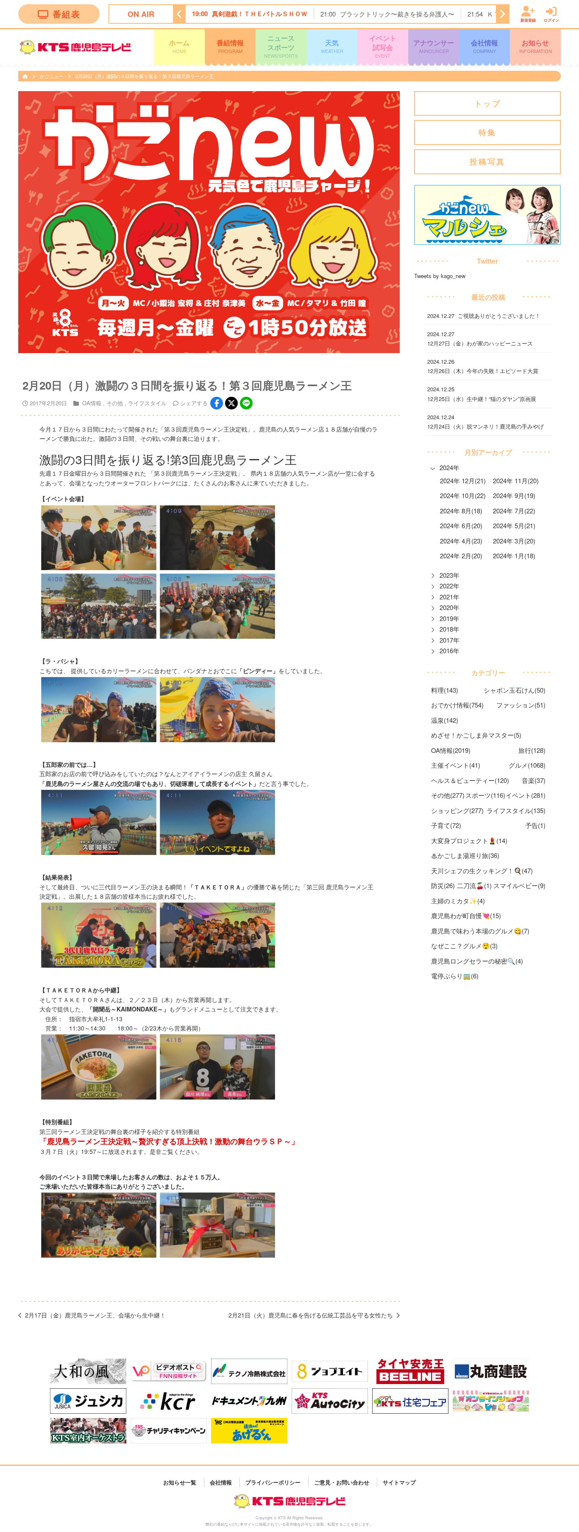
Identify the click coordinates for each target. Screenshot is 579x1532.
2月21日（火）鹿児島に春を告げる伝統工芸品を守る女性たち (310, 1315)
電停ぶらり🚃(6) (455, 975)
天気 (332, 46)
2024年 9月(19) (514, 495)
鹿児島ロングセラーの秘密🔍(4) (477, 960)
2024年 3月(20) (514, 540)
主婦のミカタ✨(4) (458, 900)
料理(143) (444, 689)
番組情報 (230, 46)
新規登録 (528, 19)
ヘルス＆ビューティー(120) (470, 780)
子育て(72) (446, 825)
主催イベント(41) (455, 764)
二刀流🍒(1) (474, 885)
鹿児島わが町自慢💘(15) (466, 915)
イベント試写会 (382, 46)
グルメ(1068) (527, 764)
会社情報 (484, 46)
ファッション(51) (521, 704)
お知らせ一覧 (179, 1482)
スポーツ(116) (485, 795)
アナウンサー (433, 46)
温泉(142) (444, 720)
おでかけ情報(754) (457, 704)
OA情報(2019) (450, 750)
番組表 (67, 14)
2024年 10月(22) (463, 495)
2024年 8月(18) (461, 510)
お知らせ (535, 46)
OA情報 (91, 403)
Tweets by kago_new (439, 276)
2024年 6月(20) (461, 525)
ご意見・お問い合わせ (341, 1482)
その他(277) (448, 795)
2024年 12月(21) (463, 480)
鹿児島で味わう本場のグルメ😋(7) (480, 930)
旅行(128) (532, 750)
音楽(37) (534, 780)
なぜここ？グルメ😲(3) (464, 945)
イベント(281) (526, 795)
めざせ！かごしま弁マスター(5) (476, 734)
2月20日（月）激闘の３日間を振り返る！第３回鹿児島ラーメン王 (144, 75)
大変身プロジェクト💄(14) (469, 840)
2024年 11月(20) (516, 480)
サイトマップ (399, 1482)
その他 (114, 403)
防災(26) (443, 885)
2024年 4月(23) (461, 540)
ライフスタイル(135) (516, 810)
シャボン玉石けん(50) (515, 689)
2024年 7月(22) (514, 510)
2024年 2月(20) (461, 555)
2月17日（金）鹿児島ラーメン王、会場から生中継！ (95, 1315)
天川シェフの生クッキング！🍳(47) (482, 870)
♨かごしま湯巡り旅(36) (465, 855)
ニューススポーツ (281, 46)
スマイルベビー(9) (519, 885)
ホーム (179, 46)
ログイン (551, 19)
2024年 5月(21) (514, 525)
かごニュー (52, 75)
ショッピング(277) (457, 810)
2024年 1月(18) (514, 555)
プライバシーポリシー (273, 1482)
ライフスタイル (147, 403)
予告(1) (535, 825)
